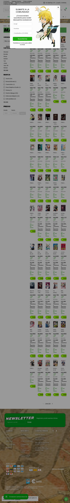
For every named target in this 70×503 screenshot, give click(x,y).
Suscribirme (22, 39)
